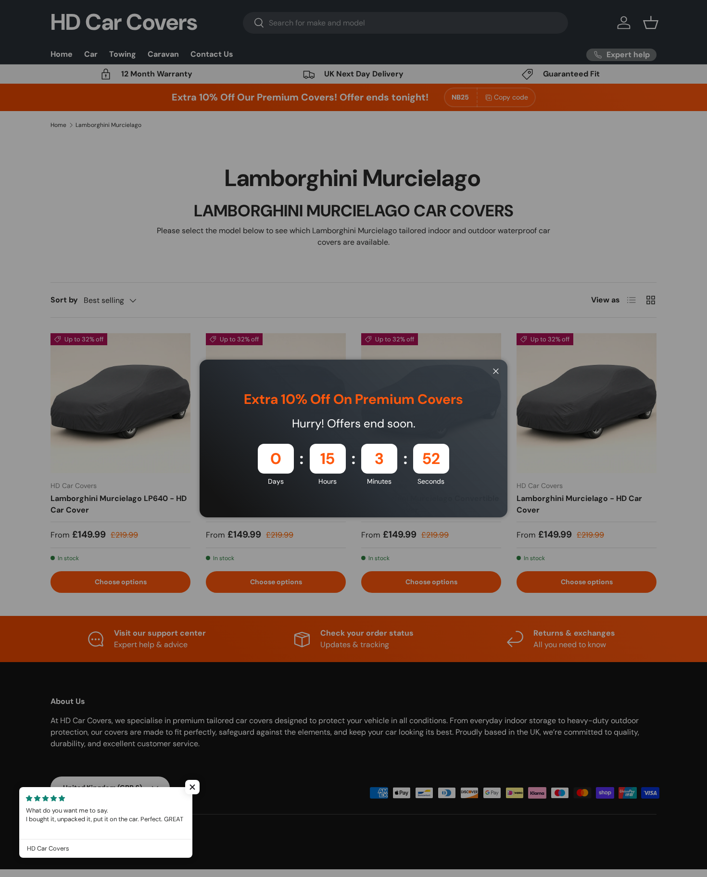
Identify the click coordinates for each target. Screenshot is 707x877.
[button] (192, 787)
